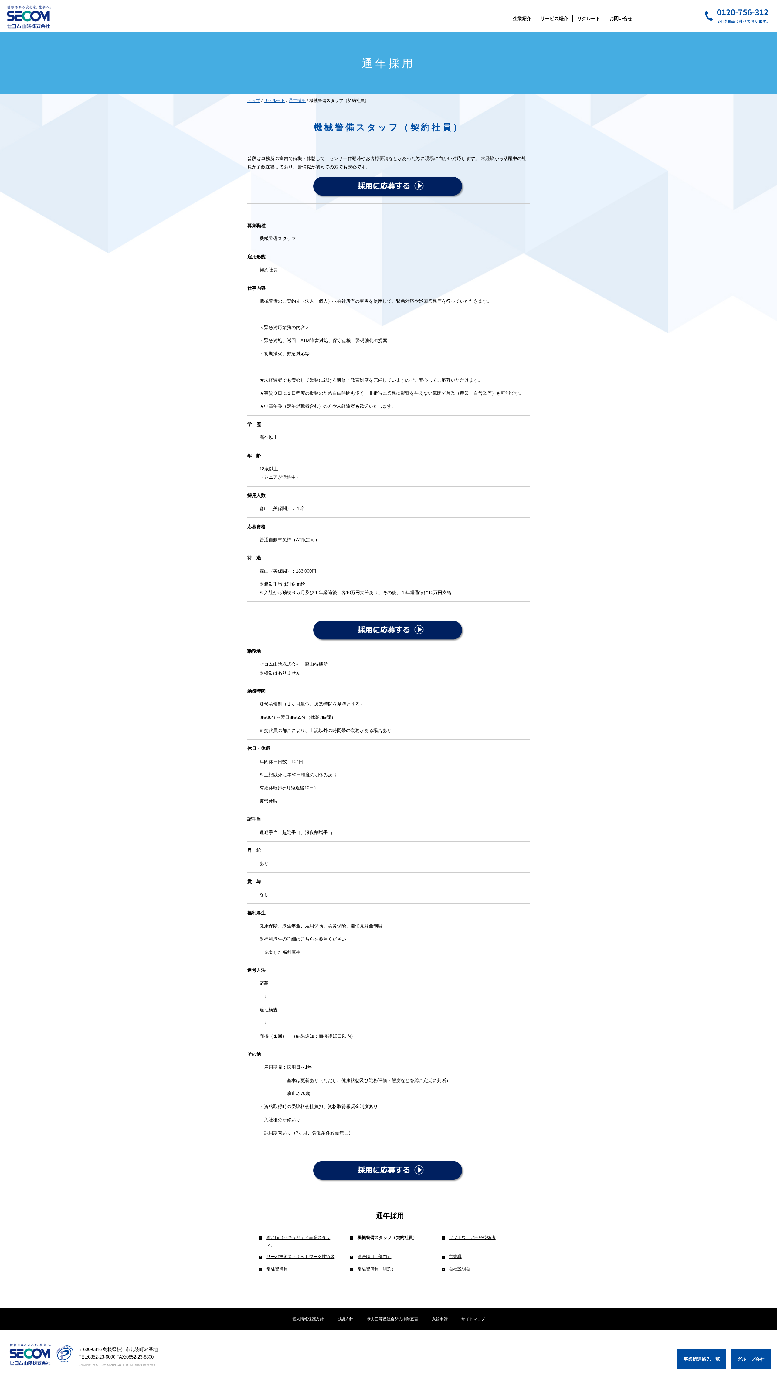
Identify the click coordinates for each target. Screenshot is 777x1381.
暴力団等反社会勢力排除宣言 (392, 1319)
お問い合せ (620, 18)
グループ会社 (751, 1359)
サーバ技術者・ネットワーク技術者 (300, 1256)
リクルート (588, 18)
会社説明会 (459, 1269)
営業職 (455, 1256)
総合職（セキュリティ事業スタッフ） (298, 1240)
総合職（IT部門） (374, 1256)
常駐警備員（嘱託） (377, 1269)
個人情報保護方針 (308, 1319)
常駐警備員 (277, 1269)
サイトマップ (473, 1319)
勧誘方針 (345, 1319)
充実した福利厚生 (282, 952)
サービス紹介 (554, 18)
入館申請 (440, 1319)
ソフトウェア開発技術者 (472, 1237)
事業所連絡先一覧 (702, 1359)
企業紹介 (522, 18)
